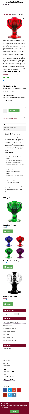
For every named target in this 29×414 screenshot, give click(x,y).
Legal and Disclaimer (9, 379)
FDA (6, 140)
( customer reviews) (13, 74)
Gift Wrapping (9, 91)
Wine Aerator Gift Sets (9, 340)
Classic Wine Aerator (19, 117)
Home (4, 14)
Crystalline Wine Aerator (9, 328)
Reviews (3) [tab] (6, 129)
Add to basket (14, 111)
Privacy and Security (9, 371)
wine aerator (14, 118)
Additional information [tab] (10, 127)
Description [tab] (7, 124)
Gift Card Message (7, 100)
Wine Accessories (7, 337)
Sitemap (6, 382)
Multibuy (5, 334)
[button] (24, 18)
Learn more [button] (5, 407)
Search (16, 314)
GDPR (5, 374)
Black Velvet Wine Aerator (9, 322)
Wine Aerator (9, 14)
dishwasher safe (14, 186)
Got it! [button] (14, 411)
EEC (10, 140)
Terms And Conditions (9, 376)
